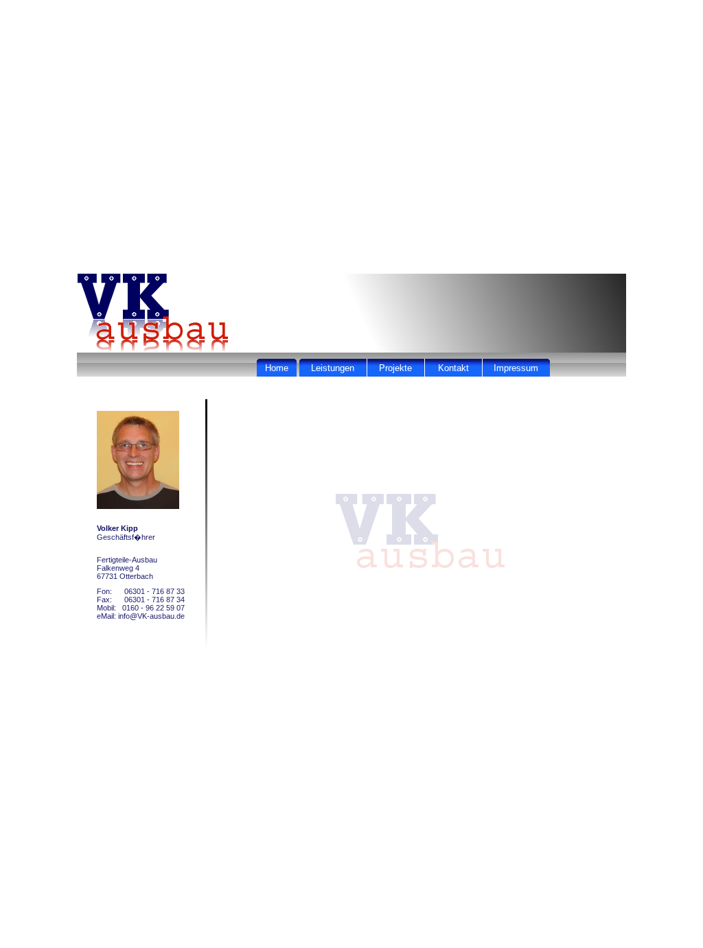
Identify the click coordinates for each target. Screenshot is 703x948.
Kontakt (453, 368)
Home (276, 368)
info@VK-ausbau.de (151, 616)
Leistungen (332, 368)
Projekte (395, 368)
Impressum (516, 368)
